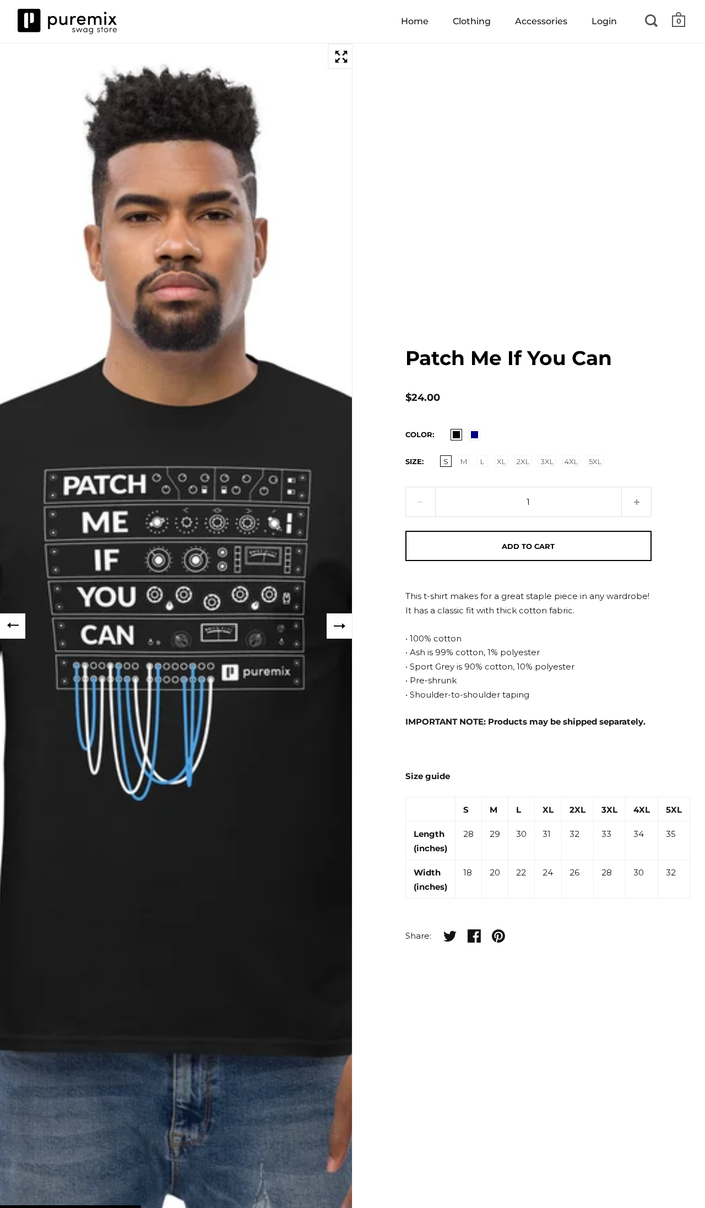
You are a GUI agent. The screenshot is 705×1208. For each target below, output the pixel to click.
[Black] (456, 434)
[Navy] (474, 434)
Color (418, 434)
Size (413, 461)
